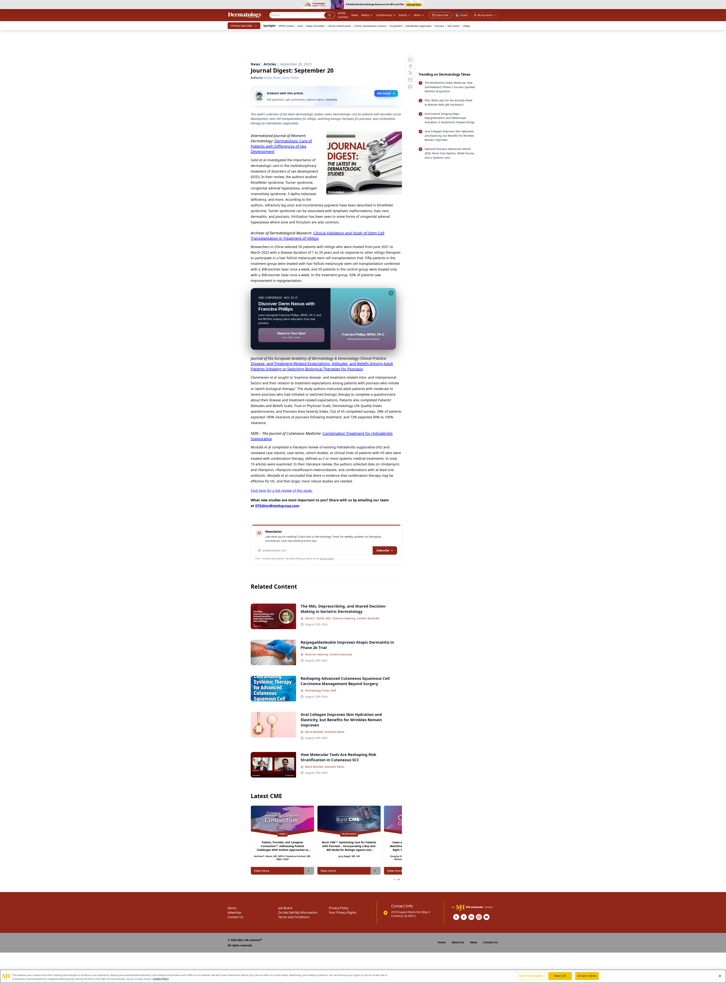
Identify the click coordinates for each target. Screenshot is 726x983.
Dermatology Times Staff (320, 690)
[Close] (720, 976)
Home (442, 942)
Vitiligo (466, 26)
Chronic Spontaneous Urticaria (370, 26)
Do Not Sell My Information (297, 912)
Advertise (234, 912)
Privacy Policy (338, 908)
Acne (300, 26)
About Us (458, 942)
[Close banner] (721, 5)
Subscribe (382, 550)
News (354, 15)
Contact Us (235, 917)
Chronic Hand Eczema (339, 26)
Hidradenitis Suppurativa (418, 26)
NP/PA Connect (343, 15)
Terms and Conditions (294, 917)
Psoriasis (439, 26)
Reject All (560, 976)
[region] (363, 976)
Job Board (285, 908)
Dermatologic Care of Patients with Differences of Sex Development (281, 146)
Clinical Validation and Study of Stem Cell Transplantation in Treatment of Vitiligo (317, 235)
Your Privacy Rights (342, 912)
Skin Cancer (453, 26)
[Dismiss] (391, 293)
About (232, 908)
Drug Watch (396, 26)
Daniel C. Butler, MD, (318, 618)
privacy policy (327, 558)
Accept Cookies (587, 976)
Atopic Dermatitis (315, 26)
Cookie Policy (161, 979)
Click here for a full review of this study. (282, 490)
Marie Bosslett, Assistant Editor (324, 732)
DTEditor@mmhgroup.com (277, 505)
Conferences (384, 15)
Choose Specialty (241, 25)
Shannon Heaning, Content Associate (355, 618)
